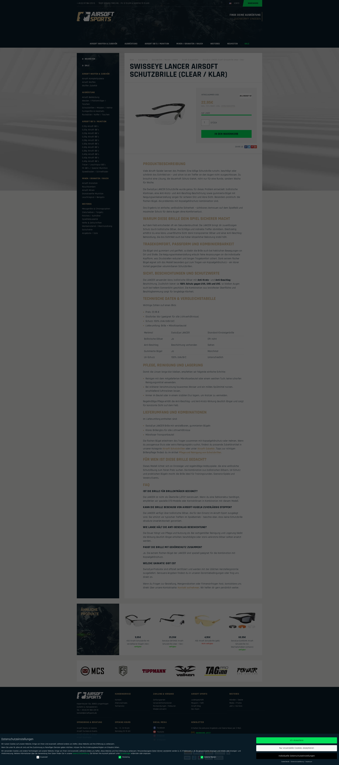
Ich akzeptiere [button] (296, 740)
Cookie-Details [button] (285, 762)
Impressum (308, 762)
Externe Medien (210, 757)
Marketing (126, 757)
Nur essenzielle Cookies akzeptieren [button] (296, 748)
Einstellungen (125, 753)
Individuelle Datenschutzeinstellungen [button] (297, 755)
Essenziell (44, 757)
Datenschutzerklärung (81, 753)
